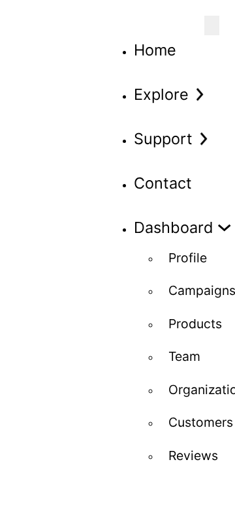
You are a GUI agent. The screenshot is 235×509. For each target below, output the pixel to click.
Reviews (193, 455)
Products (195, 324)
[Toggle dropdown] (199, 94)
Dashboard (173, 227)
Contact (163, 183)
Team (184, 356)
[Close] (211, 25)
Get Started (67, 387)
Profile (187, 258)
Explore (161, 94)
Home (155, 49)
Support (163, 138)
